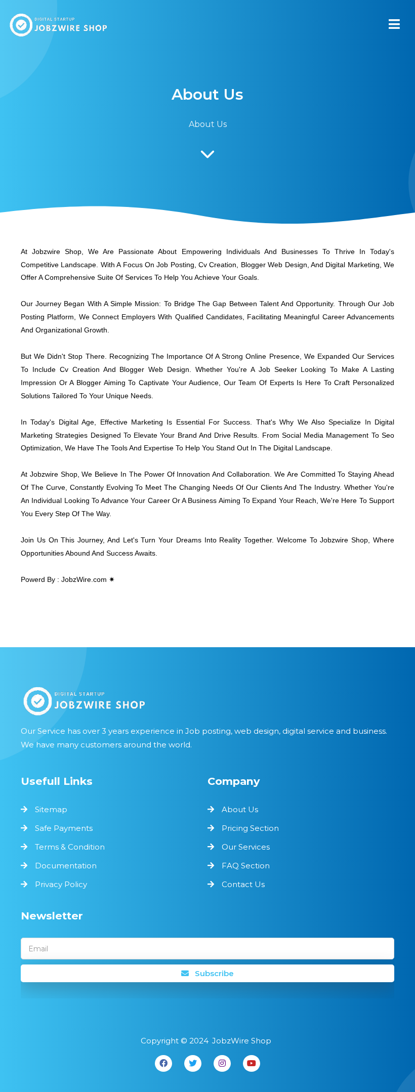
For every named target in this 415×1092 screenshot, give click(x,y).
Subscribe (213, 973)
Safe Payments (64, 828)
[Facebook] (163, 1063)
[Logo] (207, 701)
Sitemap (51, 809)
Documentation (66, 865)
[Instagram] (222, 1063)
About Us (240, 809)
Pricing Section (250, 828)
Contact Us (243, 884)
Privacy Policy (61, 884)
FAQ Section (246, 865)
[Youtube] (251, 1063)
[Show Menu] (394, 24)
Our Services (246, 847)
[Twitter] (192, 1063)
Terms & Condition (70, 847)
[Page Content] (207, 157)
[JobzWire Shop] (58, 27)
